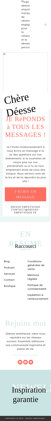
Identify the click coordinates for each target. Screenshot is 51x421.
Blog (7, 261)
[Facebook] (20, 362)
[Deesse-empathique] (25, 24)
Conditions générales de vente (36, 265)
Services (9, 273)
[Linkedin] (31, 362)
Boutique (9, 286)
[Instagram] (25, 362)
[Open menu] (45, 25)
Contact (9, 279)
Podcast (9, 267)
